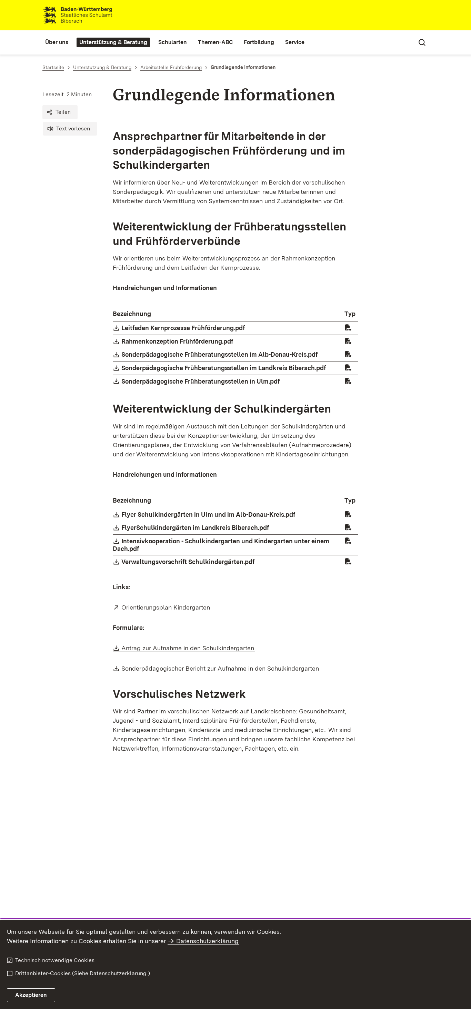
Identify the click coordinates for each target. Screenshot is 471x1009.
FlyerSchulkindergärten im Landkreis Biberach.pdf (195, 527)
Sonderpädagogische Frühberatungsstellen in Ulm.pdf (200, 381)
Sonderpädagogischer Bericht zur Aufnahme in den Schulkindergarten (220, 668)
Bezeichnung (132, 313)
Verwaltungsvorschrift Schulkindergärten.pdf (188, 561)
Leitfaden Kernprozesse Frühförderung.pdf (183, 328)
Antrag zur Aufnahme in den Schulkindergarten (188, 648)
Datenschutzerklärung (207, 940)
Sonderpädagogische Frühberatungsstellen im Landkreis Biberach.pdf (224, 368)
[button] (60, 112)
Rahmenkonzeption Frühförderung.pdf (177, 341)
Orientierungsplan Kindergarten (166, 607)
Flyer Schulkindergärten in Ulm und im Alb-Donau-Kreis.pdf (208, 514)
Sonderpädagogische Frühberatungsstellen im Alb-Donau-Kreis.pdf (219, 354)
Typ (349, 313)
